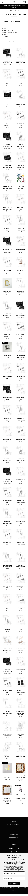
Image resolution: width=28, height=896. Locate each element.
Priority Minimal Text (20, 522)
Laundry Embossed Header (7, 145)
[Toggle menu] (2, 2)
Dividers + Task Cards (7, 30)
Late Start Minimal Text (7, 124)
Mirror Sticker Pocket (7, 292)
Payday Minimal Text (21, 398)
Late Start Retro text (20, 124)
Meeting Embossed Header (7, 250)
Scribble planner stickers (20, 649)
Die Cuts (4, 34)
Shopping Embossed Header (7, 670)
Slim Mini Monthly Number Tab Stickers (20, 713)
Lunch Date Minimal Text (20, 166)
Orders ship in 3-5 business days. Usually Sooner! (14, 6)
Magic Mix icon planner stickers (7, 187)
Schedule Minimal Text (20, 628)
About (14, 821)
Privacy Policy (14, 841)
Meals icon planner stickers (20, 229)
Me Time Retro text (7, 229)
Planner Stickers (6, 24)
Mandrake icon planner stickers (7, 208)
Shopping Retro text (7, 691)
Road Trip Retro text (20, 607)
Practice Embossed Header (7, 480)
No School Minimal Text (7, 335)
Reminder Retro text (21, 586)
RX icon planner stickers (7, 628)
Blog (14, 831)
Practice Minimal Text (20, 480)
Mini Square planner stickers (20, 271)
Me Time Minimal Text (21, 208)
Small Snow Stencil (7, 755)
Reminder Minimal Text (7, 586)
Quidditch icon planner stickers (7, 565)
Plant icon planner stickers (20, 459)
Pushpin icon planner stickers (20, 543)
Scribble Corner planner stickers (7, 649)
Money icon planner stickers (20, 292)
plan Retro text (20, 439)
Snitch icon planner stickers (20, 755)
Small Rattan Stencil (20, 734)
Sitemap (14, 844)
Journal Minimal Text (7, 82)
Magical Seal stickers (20, 187)
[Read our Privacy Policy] (24, 867)
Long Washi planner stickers (7, 166)
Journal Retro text (21, 82)
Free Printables (14, 834)
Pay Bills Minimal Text (7, 377)
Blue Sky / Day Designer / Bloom (10, 32)
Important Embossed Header (7, 61)
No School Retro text (20, 335)
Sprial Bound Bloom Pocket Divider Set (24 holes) (7, 801)
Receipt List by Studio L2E (14, 825)
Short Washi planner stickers (20, 691)
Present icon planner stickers (20, 501)
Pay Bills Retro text (21, 377)
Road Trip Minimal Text (7, 607)
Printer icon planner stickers (7, 522)
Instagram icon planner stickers (20, 61)
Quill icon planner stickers (20, 565)
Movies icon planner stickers (7, 314)
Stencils (4, 28)
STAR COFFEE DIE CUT (21, 799)
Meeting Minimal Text (20, 250)
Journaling (4, 26)
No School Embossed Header (20, 314)
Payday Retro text (7, 419)
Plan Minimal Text (7, 439)
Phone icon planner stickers (20, 419)
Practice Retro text (7, 501)
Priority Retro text (7, 543)
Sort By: (9, 41)
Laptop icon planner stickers (20, 103)
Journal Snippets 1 (7, 103)
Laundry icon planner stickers (20, 145)
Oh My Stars (7, 355)
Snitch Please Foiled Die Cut (7, 776)
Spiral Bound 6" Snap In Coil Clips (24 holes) (20, 777)
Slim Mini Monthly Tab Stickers (7, 734)
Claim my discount (14, 883)
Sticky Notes (5, 36)
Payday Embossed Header (7, 398)
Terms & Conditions (14, 838)
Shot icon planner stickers (7, 712)
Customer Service (14, 828)
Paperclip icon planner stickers (20, 356)
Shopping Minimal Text (20, 670)
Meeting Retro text (7, 271)
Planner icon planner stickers (7, 459)
